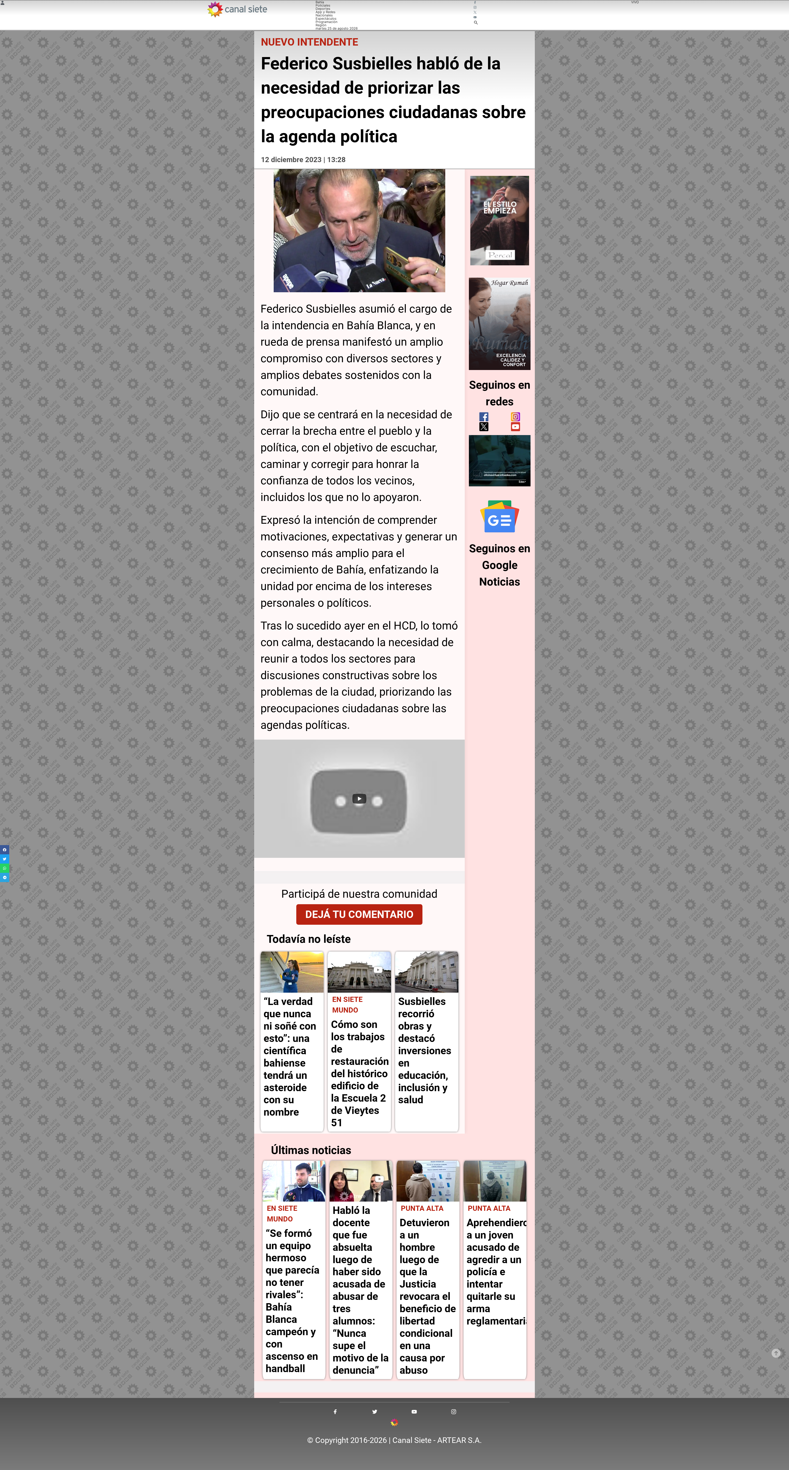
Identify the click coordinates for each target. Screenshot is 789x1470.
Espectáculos (326, 18)
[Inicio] (237, 9)
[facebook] (484, 417)
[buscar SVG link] (475, 23)
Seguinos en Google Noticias (499, 565)
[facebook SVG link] (475, 2)
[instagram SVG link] (475, 7)
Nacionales (324, 15)
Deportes (323, 9)
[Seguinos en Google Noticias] (499, 516)
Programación (326, 22)
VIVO (635, 2)
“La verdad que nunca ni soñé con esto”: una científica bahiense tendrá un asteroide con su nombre (290, 1057)
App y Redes (325, 12)
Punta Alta (422, 1208)
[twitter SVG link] (475, 12)
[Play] (359, 799)
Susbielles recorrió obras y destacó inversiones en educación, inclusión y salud (424, 1051)
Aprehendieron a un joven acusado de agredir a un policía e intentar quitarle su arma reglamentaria (500, 1272)
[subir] (776, 1353)
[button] (4, 849)
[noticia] (292, 972)
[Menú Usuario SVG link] (2, 3)
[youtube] (515, 427)
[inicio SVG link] (394, 1423)
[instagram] (515, 417)
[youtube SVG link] (475, 17)
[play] (378, 970)
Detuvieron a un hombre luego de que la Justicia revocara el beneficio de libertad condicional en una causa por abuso (428, 1296)
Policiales (323, 5)
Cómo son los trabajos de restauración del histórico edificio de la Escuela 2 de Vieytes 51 (360, 1074)
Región (321, 25)
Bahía (320, 2)
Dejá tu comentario (359, 914)
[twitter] (484, 427)
